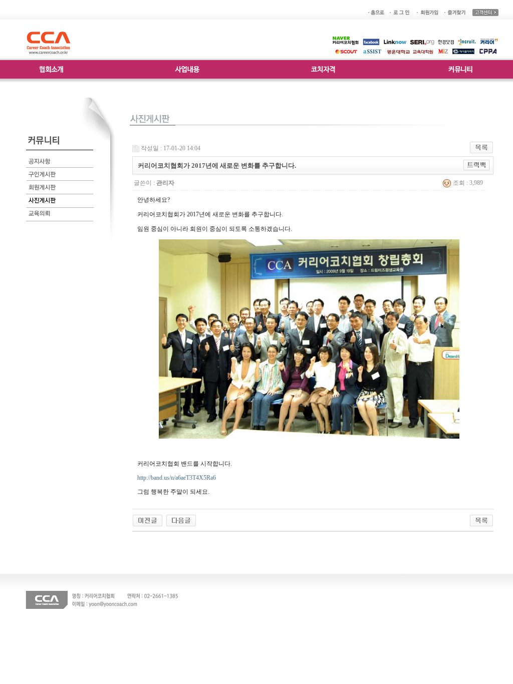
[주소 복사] (476, 164)
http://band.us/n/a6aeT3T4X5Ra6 (176, 477)
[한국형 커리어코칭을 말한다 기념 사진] (147, 519)
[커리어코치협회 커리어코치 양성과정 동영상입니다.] (181, 519)
